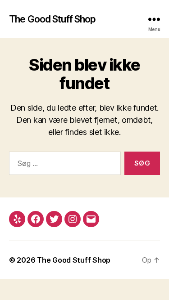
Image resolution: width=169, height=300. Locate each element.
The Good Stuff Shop (52, 19)
